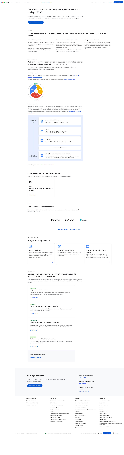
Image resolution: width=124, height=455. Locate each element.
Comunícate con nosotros (46, 2)
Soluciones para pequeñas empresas (58, 419)
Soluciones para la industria (56, 415)
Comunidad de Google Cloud (105, 426)
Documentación (98, 2)
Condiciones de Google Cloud (31, 433)
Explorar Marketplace (84, 391)
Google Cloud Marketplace (80, 407)
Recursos (38, 2)
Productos (29, 2)
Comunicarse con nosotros (47, 165)
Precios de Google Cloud (31, 400)
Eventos (101, 407)
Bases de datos (54, 402)
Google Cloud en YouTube (105, 415)
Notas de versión (78, 427)
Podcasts (101, 409)
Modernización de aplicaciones (57, 404)
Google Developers (79, 421)
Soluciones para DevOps (55, 417)
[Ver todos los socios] (63, 229)
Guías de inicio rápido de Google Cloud (82, 404)
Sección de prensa (103, 413)
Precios (33, 2)
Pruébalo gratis (82, 383)
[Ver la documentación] (35, 357)
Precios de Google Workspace (32, 402)
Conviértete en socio (104, 404)
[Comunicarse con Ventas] (34, 385)
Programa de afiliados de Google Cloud (83, 400)
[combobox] (117, 433)
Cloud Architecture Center (80, 415)
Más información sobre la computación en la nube (85, 409)
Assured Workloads (37, 77)
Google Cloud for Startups (80, 423)
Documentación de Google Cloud (81, 402)
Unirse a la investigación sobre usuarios (107, 421)
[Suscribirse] (107, 433)
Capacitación (77, 417)
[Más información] (34, 297)
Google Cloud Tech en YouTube (106, 417)
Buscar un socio (82, 377)
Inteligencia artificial (55, 409)
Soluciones (23, 2)
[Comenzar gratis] (118, 2)
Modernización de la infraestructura (58, 400)
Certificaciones (78, 419)
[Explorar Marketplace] (75, 229)
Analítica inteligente (55, 407)
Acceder (110, 2)
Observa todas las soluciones (56, 421)
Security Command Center (69, 79)
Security (52, 411)
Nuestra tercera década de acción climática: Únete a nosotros (58, 433)
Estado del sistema (79, 425)
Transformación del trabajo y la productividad (60, 413)
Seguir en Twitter (103, 419)
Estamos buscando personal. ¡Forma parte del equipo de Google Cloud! (111, 424)
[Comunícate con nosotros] (36, 22)
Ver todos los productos (31, 404)
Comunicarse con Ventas (105, 400)
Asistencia (105, 2)
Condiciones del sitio (19, 433)
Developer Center (103, 411)
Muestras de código (79, 413)
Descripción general (16, 2)
